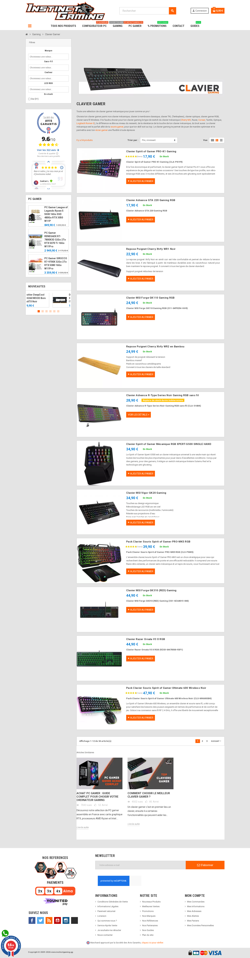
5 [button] (54, 311)
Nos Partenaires (150, 925)
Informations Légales (107, 906)
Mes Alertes (193, 916)
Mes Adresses (194, 911)
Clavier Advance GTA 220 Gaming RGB (150, 200)
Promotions (148, 911)
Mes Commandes (195, 901)
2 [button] (42, 311)
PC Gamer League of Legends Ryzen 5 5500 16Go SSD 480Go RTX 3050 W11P (56, 214)
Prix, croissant (149, 140)
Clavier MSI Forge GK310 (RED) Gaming (151, 590)
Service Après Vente (107, 925)
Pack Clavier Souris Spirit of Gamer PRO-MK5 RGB (158, 541)
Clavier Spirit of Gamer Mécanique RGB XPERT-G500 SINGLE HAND (168, 444)
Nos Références (150, 920)
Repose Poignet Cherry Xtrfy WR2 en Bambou (155, 346)
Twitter (40, 920)
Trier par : (133, 140)
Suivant (216, 741)
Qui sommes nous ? (107, 920)
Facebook (32, 920)
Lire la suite (82, 827)
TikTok (74, 920)
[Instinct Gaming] (65, 10)
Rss (49, 920)
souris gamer (117, 126)
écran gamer (101, 130)
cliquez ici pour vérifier (152, 942)
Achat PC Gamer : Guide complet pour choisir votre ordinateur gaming (97, 797)
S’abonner (206, 865)
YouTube (57, 920)
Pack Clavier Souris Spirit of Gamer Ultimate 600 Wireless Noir (166, 687)
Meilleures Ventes (151, 906)
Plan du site (147, 935)
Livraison (101, 916)
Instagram (66, 920)
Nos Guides (148, 930)
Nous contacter (105, 935)
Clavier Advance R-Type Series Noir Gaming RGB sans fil (162, 395)
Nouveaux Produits (151, 901)
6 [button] (58, 311)
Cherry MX (186, 120)
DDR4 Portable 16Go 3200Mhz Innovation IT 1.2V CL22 (56, 298)
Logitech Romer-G (85, 123)
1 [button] (39, 311)
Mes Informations (195, 906)
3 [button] (46, 311)
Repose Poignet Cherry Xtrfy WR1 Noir (151, 249)
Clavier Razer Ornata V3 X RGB (145, 639)
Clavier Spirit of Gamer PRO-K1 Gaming (151, 151)
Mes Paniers (193, 920)
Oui (35, 99)
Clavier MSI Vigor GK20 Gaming (146, 492)
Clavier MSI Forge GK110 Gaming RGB (150, 297)
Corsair (201, 120)
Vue (205, 140)
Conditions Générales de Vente (112, 901)
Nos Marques (148, 916)
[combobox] (42, 56)
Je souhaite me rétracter (109, 930)
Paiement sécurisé (106, 911)
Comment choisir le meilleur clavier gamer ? (149, 795)
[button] (48, 42)
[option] (48, 300)
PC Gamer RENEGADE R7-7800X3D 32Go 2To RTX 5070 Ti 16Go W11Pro (55, 239)
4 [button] (50, 311)
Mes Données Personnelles (200, 925)
